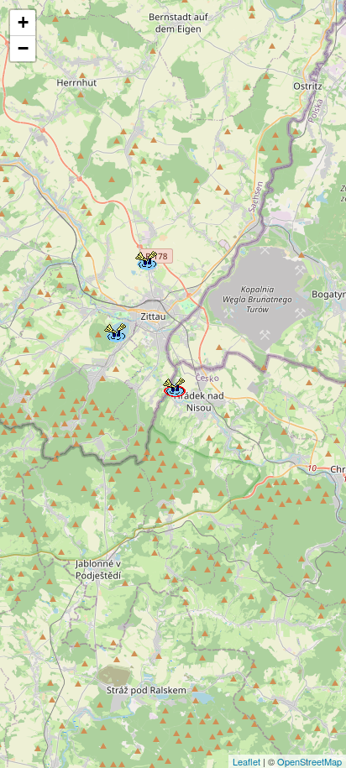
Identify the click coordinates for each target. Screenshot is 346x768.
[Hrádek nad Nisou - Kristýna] (173, 384)
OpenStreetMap (309, 761)
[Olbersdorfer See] (114, 329)
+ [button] (23, 22)
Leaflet (246, 761)
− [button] (23, 48)
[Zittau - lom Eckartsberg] (145, 257)
